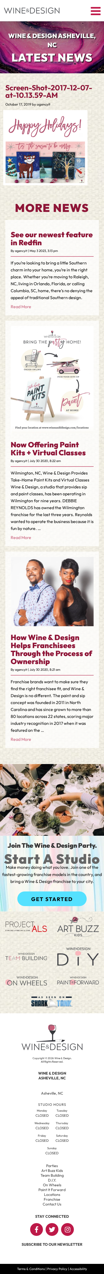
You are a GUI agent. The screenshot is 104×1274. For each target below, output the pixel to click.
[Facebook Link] (36, 1229)
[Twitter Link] (52, 1229)
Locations (52, 1194)
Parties (52, 1165)
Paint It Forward (52, 1189)
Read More (21, 306)
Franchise (52, 1199)
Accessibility (78, 1269)
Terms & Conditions (31, 1269)
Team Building (52, 1175)
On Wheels (52, 1185)
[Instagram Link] (67, 1229)
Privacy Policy (57, 1269)
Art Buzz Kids (52, 1170)
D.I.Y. (52, 1180)
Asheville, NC (52, 1093)
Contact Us (52, 1204)
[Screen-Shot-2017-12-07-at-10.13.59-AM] (45, 181)
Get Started (52, 899)
